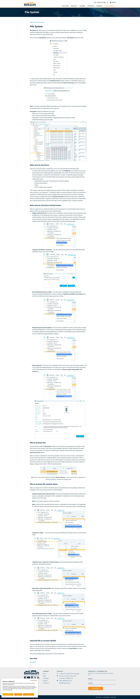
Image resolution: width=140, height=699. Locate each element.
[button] (65, 6)
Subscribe (95, 688)
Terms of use (99, 697)
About (44, 673)
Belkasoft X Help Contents (37, 22)
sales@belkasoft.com (64, 683)
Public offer (113, 697)
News (44, 676)
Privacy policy (106, 697)
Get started (110, 6)
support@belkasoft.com (65, 680)
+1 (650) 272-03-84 (64, 673)
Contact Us (46, 683)
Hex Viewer (33, 662)
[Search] (108, 2)
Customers (46, 678)
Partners (45, 680)
